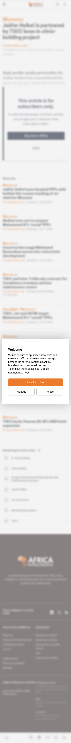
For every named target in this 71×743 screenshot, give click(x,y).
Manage (21, 391)
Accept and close (35, 382)
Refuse (50, 391)
